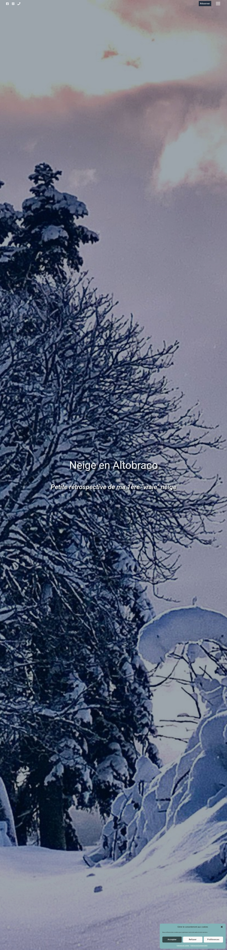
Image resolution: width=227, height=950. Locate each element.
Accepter (172, 939)
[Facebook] (7, 3)
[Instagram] (13, 3)
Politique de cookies (183, 945)
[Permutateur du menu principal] (218, 3)
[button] (221, 927)
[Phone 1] (18, 3)
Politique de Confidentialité (198, 945)
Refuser (193, 939)
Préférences (213, 939)
